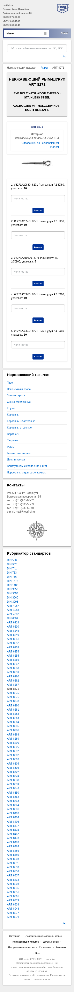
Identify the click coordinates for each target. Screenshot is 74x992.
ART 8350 (13, 792)
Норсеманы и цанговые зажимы (26, 472)
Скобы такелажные (19, 401)
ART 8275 (13, 693)
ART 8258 (13, 668)
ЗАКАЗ (39, 210)
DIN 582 (12, 564)
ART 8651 (13, 892)
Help (64, 56)
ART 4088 (13, 609)
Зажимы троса (16, 395)
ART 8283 (13, 717)
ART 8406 (13, 821)
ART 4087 (13, 605)
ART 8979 (13, 917)
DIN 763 (12, 572)
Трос (10, 382)
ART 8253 (13, 647)
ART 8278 (13, 701)
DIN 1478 (12, 580)
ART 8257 (13, 663)
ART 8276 (13, 697)
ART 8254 (13, 651)
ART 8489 (13, 854)
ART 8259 (13, 672)
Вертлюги (13, 434)
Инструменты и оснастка (21, 947)
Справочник (45, 947)
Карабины (13, 414)
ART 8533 (13, 867)
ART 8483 (13, 842)
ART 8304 (13, 763)
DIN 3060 (12, 597)
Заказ (64, 33)
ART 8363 (13, 800)
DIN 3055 (12, 593)
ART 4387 (13, 614)
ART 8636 (13, 888)
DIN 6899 (12, 618)
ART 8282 (13, 713)
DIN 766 (12, 576)
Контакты (61, 947)
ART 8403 (13, 813)
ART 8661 (13, 896)
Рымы (44, 67)
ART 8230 (13, 626)
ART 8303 (13, 759)
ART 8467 (13, 834)
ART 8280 (13, 705)
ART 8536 (13, 871)
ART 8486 (13, 850)
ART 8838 (13, 904)
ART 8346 (13, 788)
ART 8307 (13, 771)
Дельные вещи (51, 941)
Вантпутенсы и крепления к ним (27, 465)
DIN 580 (12, 560)
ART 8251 (13, 639)
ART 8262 (13, 680)
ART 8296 (13, 746)
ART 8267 (13, 684)
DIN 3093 (12, 601)
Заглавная (14, 936)
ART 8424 (13, 830)
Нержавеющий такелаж (26, 941)
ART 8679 (13, 900)
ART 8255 (13, 655)
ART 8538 (13, 879)
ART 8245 (13, 630)
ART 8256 (13, 659)
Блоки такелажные (18, 453)
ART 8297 (13, 751)
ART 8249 (13, 634)
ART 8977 (13, 913)
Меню (10, 33)
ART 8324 (13, 776)
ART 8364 (13, 805)
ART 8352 (13, 796)
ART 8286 (13, 730)
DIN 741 (12, 568)
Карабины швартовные (21, 421)
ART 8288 (13, 734)
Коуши (11, 408)
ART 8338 (13, 780)
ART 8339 (13, 784)
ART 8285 (13, 726)
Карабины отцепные (19, 427)
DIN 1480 (12, 585)
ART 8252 (13, 643)
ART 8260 (13, 676)
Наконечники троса (19, 389)
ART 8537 (13, 875)
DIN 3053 (12, 589)
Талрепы (12, 440)
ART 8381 (13, 809)
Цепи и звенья (16, 459)
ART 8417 (13, 825)
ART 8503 (13, 859)
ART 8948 (13, 908)
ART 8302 (13, 755)
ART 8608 (13, 883)
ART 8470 (13, 838)
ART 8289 (13, 738)
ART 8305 (13, 767)
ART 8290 (13, 742)
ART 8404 (13, 817)
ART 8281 (13, 709)
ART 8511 (13, 863)
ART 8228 (13, 622)
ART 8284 (13, 722)
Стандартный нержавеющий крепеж (43, 936)
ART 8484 (13, 846)
